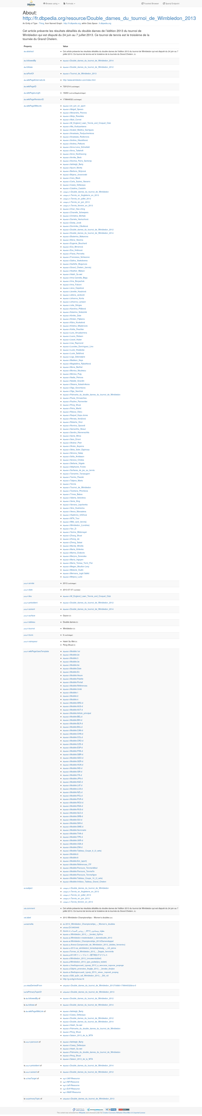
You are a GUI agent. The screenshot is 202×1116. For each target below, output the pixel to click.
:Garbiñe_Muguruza (75, 263)
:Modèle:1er (71, 651)
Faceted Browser (151, 3)
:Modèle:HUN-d (73, 764)
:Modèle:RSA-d (73, 806)
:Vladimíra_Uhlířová (75, 514)
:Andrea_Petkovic (74, 143)
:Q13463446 (71, 927)
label (27, 917)
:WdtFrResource (72, 1092)
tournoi (29, 628)
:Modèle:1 (70, 692)
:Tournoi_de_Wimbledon (77, 487)
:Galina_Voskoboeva (75, 260)
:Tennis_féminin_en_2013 (78, 205)
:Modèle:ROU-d (73, 802)
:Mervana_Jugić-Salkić (76, 573)
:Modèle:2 (70, 696)
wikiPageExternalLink (34, 80)
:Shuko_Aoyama (73, 446)
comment (29, 908)
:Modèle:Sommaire (74, 830)
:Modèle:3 (70, 658)
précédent (31, 602)
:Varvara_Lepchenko (75, 504)
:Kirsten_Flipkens (74, 319)
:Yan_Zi (69, 528)
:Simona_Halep (73, 453)
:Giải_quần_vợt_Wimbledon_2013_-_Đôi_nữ (86, 975)
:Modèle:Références (75, 685)
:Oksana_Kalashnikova (76, 384)
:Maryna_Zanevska (74, 556)
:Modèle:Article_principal (77, 713)
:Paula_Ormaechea (75, 398)
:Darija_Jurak (72, 222)
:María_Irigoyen (73, 559)
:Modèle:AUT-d (73, 709)
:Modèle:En (71, 671)
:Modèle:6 (70, 854)
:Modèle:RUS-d (73, 809)
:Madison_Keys (73, 360)
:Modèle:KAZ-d (73, 781)
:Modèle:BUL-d (72, 726)
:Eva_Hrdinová (72, 250)
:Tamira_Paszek (73, 477)
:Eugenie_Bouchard (75, 243)
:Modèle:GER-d (73, 761)
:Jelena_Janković (74, 294)
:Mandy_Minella (73, 545)
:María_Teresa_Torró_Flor (78, 563)
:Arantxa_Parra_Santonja (77, 160)
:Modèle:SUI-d (72, 819)
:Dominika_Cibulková (75, 226)
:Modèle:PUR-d (73, 799)
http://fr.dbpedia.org (72, 23)
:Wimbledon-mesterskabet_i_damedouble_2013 (87, 937)
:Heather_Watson (74, 270)
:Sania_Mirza (72, 435)
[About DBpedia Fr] (31, 3)
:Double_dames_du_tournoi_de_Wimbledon (86, 191)
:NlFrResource (71, 1081)
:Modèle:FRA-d (73, 751)
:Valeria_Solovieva (74, 497)
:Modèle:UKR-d (73, 840)
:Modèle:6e (71, 665)
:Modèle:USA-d (73, 843)
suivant (29, 609)
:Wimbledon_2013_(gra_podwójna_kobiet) (85, 961)
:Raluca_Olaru (72, 411)
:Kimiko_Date (72, 315)
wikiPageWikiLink (32, 105)
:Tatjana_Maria (73, 480)
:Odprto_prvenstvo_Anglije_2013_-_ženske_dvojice (89, 968)
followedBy (30, 60)
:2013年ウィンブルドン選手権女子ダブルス (85, 954)
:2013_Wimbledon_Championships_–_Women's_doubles (89, 924)
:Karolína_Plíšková (74, 308)
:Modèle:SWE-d (73, 826)
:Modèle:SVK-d (72, 823)
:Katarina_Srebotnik (75, 312)
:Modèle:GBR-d (73, 754)
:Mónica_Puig (72, 374)
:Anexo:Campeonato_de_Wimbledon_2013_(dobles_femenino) (94, 944)
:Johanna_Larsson (74, 301)
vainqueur (30, 641)
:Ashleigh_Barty (73, 164)
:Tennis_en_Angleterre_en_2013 (81, 195)
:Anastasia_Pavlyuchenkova (78, 133)
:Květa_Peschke (73, 329)
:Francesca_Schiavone (76, 257)
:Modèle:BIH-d (72, 720)
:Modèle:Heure (73, 675)
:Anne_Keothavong (74, 153)
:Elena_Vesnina (73, 239)
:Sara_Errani (72, 439)
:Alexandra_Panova (75, 112)
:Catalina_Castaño (74, 188)
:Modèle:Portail (73, 682)
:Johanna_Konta (73, 298)
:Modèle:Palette (73, 678)
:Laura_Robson (73, 336)
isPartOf (29, 73)
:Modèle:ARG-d (73, 702)
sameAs (28, 924)
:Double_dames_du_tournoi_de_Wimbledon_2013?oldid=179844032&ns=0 (99, 985)
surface (29, 615)
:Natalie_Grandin (73, 380)
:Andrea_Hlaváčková (75, 140)
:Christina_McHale (74, 215)
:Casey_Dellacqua (74, 184)
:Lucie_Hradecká (73, 349)
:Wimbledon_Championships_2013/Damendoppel (88, 941)
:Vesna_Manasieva (74, 511)
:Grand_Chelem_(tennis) (77, 267)
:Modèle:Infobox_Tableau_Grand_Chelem (84, 881)
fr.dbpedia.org (105, 23)
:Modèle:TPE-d (73, 836)
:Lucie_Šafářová (73, 353)
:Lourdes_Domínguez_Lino (78, 346)
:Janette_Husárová (74, 291)
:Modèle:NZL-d (72, 792)
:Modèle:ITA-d (72, 775)
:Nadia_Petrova (73, 377)
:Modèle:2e (71, 654)
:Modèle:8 (70, 857)
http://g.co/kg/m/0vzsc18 (73, 979)
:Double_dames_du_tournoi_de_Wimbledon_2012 (88, 67)
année (29, 583)
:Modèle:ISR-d (72, 771)
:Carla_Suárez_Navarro (76, 181)
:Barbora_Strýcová (74, 171)
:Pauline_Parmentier (75, 401)
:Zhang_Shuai (72, 535)
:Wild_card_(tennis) (75, 521)
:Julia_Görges (72, 305)
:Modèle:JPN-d (73, 778)
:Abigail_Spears (73, 109)
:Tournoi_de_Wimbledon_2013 (79, 73)
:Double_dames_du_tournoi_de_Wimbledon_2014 (88, 60)
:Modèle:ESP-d (73, 747)
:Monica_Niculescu (74, 370)
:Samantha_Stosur (74, 429)
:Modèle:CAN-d (73, 730)
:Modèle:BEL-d (72, 716)
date (28, 589)
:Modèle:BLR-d (73, 723)
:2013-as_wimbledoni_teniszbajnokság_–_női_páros (89, 948)
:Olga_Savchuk (73, 391)
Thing (41, 23)
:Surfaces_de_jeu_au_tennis (79, 470)
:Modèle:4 (70, 699)
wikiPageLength (32, 92)
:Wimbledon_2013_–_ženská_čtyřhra (83, 934)
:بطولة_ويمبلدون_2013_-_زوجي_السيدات (83, 930)
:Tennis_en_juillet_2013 (77, 198)
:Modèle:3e (71, 661)
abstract (29, 51)
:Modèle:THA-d (73, 833)
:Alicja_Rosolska (73, 116)
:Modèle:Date (72, 668)
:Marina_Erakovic (74, 552)
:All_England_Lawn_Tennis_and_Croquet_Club (87, 123)
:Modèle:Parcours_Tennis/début (80, 867)
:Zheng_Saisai (72, 542)
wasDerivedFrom (33, 985)
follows (28, 67)
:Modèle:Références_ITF (77, 864)
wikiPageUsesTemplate (36, 651)
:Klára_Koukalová (74, 322)
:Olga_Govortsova (74, 387)
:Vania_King (71, 501)
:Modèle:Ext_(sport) (75, 861)
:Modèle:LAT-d (72, 785)
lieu (28, 596)
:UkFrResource (71, 1078)
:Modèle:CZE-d (73, 744)
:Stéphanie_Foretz (74, 466)
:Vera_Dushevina (74, 508)
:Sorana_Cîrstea (73, 459)
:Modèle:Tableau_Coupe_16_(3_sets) (83, 878)
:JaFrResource (71, 1085)
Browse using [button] (51, 3)
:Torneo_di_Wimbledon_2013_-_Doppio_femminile (88, 951)
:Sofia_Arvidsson (73, 456)
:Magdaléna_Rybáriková (77, 363)
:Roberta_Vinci (72, 422)
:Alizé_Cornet (72, 119)
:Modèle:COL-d (73, 737)
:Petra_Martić (72, 408)
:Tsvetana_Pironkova (75, 490)
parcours (32, 1041)
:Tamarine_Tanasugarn (76, 473)
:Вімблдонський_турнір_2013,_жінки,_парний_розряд (90, 972)
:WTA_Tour (71, 518)
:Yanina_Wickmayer (75, 532)
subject (28, 888)
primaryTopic (33, 1098)
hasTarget (31, 1078)
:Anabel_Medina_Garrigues (78, 129)
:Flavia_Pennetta (73, 253)
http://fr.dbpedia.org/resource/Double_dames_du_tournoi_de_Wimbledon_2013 (109, 17)
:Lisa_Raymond (73, 343)
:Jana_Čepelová (73, 288)
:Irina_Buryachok (73, 281)
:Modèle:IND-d (72, 768)
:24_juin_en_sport (74, 105)
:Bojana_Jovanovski (75, 174)
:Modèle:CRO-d (73, 740)
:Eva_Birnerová (73, 246)
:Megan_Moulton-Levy (76, 566)
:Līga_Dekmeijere (74, 356)
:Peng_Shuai (72, 404)
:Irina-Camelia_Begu (75, 277)
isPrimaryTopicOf (32, 991)
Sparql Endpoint (172, 3)
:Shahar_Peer (72, 442)
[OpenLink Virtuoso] (78, 1109)
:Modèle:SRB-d (73, 816)
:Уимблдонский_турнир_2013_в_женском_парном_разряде (93, 965)
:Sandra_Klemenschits (76, 432)
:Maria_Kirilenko (73, 549)
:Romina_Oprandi (74, 425)
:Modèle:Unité (72, 689)
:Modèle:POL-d (73, 795)
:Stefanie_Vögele (74, 463)
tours (28, 634)
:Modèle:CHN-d (73, 733)
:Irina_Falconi (72, 284)
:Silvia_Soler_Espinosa (76, 449)
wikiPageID (30, 86)
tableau (29, 622)
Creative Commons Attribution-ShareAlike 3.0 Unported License (124, 1112)
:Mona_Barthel (72, 367)
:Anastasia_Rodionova (76, 136)
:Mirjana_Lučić (72, 576)
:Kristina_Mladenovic (75, 325)
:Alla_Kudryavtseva (74, 126)
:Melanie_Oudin (73, 569)
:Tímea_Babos (72, 494)
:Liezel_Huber (72, 339)
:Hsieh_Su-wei (72, 274)
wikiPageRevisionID (34, 99)
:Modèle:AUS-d (73, 706)
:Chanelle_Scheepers (75, 212)
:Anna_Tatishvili (73, 150)
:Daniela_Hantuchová (75, 219)
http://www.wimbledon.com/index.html (79, 80)
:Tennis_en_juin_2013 (76, 202)
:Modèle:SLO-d (73, 812)
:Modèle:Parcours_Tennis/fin (79, 871)
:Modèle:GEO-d (73, 757)
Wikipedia (82, 1112)
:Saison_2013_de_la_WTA (78, 1035)
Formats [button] (69, 3)
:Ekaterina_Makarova (75, 236)
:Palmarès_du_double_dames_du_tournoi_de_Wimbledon (91, 394)
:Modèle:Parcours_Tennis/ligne (80, 874)
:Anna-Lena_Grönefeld (76, 147)
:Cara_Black (71, 178)
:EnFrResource (71, 1088)
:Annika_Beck (72, 157)
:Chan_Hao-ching (74, 208)
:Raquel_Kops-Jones (75, 415)
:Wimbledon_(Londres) (76, 525)
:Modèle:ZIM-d (72, 847)
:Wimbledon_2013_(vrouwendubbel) (82, 958)
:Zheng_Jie (71, 539)
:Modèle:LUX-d (73, 788)
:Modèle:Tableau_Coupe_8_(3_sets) (82, 850)
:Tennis (69, 484)
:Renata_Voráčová (74, 418)
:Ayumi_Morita (72, 167)
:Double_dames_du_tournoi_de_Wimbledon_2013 (88, 991)
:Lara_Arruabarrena (75, 332)
